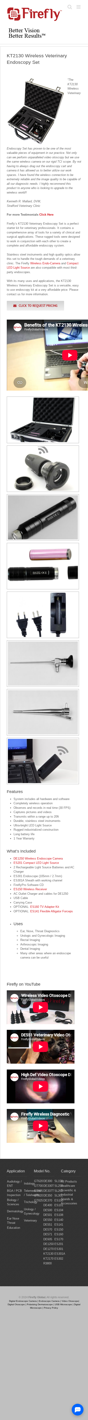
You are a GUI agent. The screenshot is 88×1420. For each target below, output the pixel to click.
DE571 (47, 1234)
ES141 (58, 1224)
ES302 (58, 1258)
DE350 (47, 1195)
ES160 (58, 1234)
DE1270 (48, 1249)
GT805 (38, 1190)
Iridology (29, 1183)
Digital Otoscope (16, 1304)
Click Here (46, 214)
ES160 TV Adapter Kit (44, 906)
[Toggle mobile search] (69, 7)
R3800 (47, 1263)
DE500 (47, 1210)
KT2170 (48, 1258)
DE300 (47, 1181)
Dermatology (15, 1211)
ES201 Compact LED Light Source (36, 862)
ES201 (58, 1244)
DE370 (47, 1200)
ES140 (58, 1220)
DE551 (47, 1224)
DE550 (47, 1220)
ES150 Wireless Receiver (30, 889)
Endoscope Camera (49, 1301)
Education (13, 1227)
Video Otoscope (70, 1301)
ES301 (58, 1249)
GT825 (38, 1200)
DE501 (47, 1215)
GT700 (38, 1185)
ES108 (58, 1215)
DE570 (47, 1229)
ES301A (59, 1253)
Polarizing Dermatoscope (40, 1304)
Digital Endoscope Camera (23, 1301)
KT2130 (48, 1253)
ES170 (58, 1239)
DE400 (47, 1205)
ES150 (58, 1229)
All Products (69, 1181)
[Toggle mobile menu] (78, 7)
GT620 (38, 1181)
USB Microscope (63, 1304)
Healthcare (68, 1185)
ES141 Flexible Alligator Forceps (51, 911)
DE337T (48, 1190)
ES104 (58, 1210)
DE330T (48, 1185)
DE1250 (48, 1244)
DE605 (47, 1239)
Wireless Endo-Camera (45, 263)
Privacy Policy (51, 1308)
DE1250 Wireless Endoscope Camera (38, 858)
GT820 (38, 1195)
